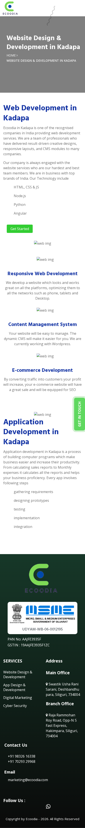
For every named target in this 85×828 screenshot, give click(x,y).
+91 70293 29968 (21, 761)
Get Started (19, 228)
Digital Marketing (17, 697)
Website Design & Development (17, 674)
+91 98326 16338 (21, 756)
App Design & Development (14, 687)
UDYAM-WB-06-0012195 (42, 629)
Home (11, 55)
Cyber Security (15, 705)
